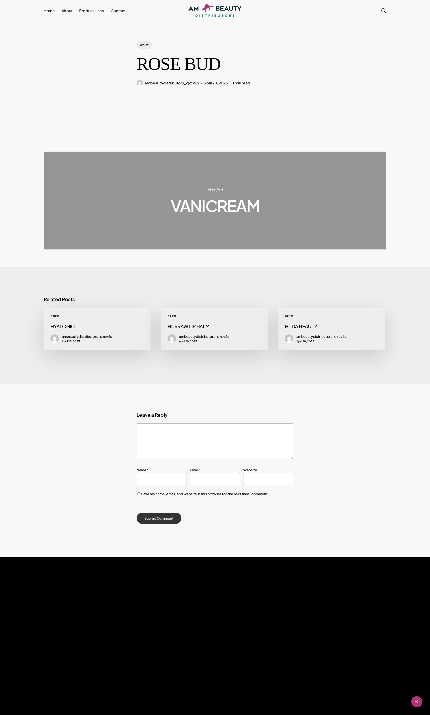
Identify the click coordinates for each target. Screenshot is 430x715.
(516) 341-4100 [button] (356, 630)
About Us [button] (288, 629)
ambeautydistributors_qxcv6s (172, 82)
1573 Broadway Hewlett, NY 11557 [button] (371, 643)
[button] (48, 680)
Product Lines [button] (293, 639)
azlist (144, 45)
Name (142, 470)
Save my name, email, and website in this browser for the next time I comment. (205, 494)
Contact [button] (287, 648)
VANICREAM (215, 200)
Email (195, 470)
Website (250, 470)
